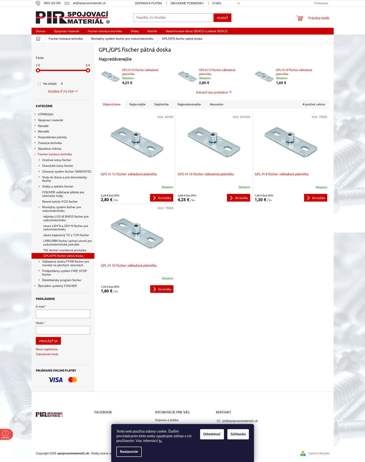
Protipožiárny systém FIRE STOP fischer (64, 272)
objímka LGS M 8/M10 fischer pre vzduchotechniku (66, 218)
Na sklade (53, 83)
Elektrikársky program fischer (61, 280)
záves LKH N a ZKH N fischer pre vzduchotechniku (65, 227)
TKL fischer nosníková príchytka (64, 250)
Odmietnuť (212, 434)
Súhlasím (238, 434)
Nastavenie (129, 451)
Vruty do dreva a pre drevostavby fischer (64, 179)
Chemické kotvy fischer (57, 165)
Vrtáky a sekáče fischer (57, 186)
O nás (216, 3)
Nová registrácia (47, 349)
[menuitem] (41, 31)
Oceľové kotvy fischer (56, 160)
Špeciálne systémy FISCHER (57, 286)
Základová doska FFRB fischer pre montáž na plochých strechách (65, 263)
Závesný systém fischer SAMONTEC (67, 171)
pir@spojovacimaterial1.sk (240, 421)
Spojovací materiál (50, 120)
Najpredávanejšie (189, 104)
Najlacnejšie (137, 104)
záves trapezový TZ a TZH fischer (66, 235)
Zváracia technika (50, 143)
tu (160, 441)
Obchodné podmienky (187, 3)
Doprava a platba (148, 3)
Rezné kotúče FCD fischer (60, 201)
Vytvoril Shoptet (319, 453)
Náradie (43, 126)
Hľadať (222, 18)
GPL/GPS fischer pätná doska (63, 255)
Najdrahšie (161, 104)
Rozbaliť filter (61, 91)
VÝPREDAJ (45, 114)
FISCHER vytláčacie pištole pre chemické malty (63, 194)
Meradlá (43, 131)
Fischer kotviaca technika (55, 154)
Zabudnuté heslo (47, 354)
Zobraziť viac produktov (212, 92)
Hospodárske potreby (52, 137)
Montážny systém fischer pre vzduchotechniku (61, 208)
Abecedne (216, 104)
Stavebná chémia (49, 148)
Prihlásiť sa (48, 341)
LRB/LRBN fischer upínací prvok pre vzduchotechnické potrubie (67, 242)
